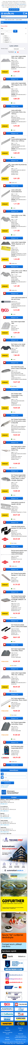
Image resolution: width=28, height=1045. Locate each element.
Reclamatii (20, 1034)
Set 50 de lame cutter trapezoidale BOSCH (17, 747)
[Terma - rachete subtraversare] (21, 1004)
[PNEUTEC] (7, 1009)
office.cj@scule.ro (4, 811)
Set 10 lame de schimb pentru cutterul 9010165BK (19, 625)
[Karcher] (21, 1019)
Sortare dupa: (4, 48)
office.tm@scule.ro (4, 832)
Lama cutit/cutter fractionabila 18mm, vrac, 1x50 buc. (18, 112)
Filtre (2, 22)
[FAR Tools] (21, 1023)
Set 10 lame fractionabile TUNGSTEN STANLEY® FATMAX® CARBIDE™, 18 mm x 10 (18, 598)
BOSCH (7, 37)
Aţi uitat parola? (4, 787)
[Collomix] (7, 1014)
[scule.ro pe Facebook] (14, 975)
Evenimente (7, 1030)
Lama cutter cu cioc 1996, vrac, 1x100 (18, 216)
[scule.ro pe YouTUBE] (13, 982)
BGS (6, 36)
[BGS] (7, 1004)
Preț (2, 28)
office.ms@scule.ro (4, 825)
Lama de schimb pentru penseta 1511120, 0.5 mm (18, 527)
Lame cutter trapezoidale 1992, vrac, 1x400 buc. (18, 57)
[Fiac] (21, 1009)
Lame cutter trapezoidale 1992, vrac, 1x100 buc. (18, 673)
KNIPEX (7, 40)
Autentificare (7, 783)
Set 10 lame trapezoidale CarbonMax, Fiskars (18, 723)
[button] (15, 31)
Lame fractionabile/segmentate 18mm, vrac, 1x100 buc (18, 139)
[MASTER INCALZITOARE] (7, 1023)
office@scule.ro (3, 804)
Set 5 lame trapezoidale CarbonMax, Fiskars (18, 649)
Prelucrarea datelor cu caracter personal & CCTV (21, 1036)
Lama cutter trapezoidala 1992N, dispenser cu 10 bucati (18, 243)
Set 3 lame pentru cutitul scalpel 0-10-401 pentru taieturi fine (18, 448)
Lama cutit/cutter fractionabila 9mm (16, 190)
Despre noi (20, 1028)
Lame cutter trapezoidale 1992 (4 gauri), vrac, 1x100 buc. (18, 84)
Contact (7, 1037)
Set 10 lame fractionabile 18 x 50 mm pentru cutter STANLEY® (18, 421)
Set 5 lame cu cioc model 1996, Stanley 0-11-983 (18, 345)
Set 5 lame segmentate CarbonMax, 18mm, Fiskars (19, 699)
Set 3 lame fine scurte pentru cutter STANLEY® (18, 367)
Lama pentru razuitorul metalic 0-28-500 (18, 503)
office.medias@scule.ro (5, 818)
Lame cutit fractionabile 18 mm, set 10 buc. (19, 298)
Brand (2, 34)
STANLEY (8, 42)
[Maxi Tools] (21, 1014)
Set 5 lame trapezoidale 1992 (18, 322)
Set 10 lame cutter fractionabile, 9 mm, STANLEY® (17, 395)
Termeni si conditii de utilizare (7, 1033)
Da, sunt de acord (14, 9)
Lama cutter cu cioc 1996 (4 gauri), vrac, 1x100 (19, 271)
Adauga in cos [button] (14, 79)
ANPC (20, 1030)
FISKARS (8, 39)
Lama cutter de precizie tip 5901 (19, 165)
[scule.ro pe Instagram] (13, 979)
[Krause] (7, 1019)
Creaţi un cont (4, 785)
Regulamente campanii (20, 1039)
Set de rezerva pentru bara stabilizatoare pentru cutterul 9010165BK (19, 552)
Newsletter (7, 1039)
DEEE (7, 1028)
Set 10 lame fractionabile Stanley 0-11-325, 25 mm (18, 574)
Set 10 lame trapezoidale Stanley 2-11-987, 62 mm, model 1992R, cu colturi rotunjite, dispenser (18, 477)
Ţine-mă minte (5, 780)
